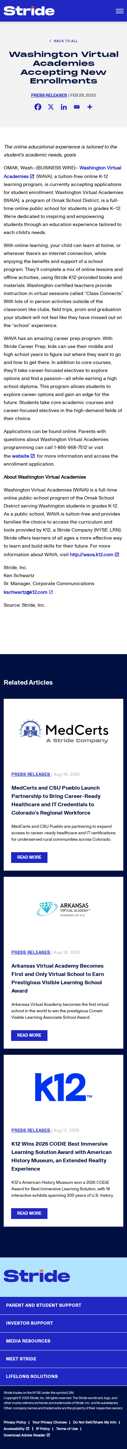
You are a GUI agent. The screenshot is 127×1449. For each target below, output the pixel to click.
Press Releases (49, 95)
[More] (89, 106)
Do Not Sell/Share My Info (95, 1422)
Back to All (65, 41)
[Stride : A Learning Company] (29, 10)
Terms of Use (67, 1428)
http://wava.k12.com (91, 554)
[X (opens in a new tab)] (50, 106)
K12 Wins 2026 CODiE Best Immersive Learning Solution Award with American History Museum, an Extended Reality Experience (61, 1156)
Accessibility (14, 1428)
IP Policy (43, 1428)
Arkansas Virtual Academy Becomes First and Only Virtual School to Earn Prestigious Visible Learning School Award (57, 978)
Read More (29, 857)
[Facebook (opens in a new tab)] (38, 106)
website (20, 456)
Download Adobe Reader (24, 1435)
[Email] (76, 106)
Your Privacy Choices (49, 1422)
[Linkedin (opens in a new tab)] (63, 106)
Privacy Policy (15, 1422)
